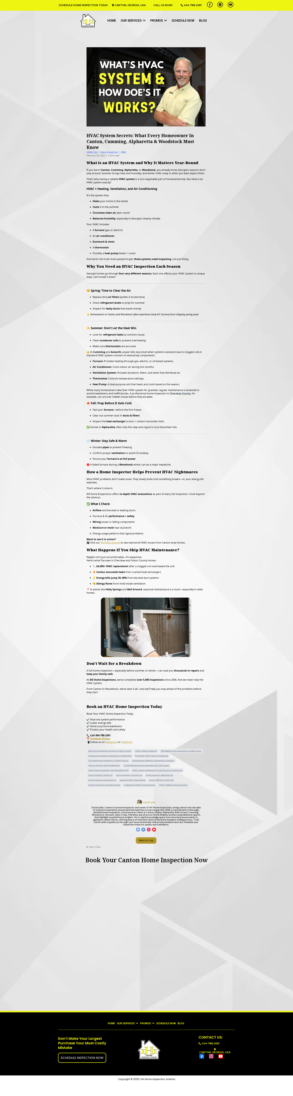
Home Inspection (109, 152)
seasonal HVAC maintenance (132, 780)
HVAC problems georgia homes (173, 784)
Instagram (111, 742)
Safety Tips (92, 152)
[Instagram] (149, 829)
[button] (144, 20)
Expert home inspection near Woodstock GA (108, 770)
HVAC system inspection (146, 751)
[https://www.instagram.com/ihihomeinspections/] (220, 4)
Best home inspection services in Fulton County (109, 751)
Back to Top (146, 840)
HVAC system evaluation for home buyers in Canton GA (157, 770)
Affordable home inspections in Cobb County (181, 751)
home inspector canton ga (100, 775)
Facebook (126, 742)
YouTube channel (110, 542)
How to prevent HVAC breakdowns (104, 765)
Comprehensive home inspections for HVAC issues (146, 765)
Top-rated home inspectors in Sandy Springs (108, 760)
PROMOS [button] (157, 20)
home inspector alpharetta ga (159, 775)
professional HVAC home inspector (139, 784)
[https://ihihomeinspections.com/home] (88, 20)
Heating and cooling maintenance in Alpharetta (109, 755)
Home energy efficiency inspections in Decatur (153, 760)
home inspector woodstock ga (102, 780)
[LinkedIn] (143, 829)
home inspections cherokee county (104, 784)
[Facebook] (138, 829)
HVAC (123, 152)
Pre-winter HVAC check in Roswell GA (151, 755)
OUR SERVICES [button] (126, 1023)
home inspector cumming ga (129, 775)
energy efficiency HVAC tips (161, 780)
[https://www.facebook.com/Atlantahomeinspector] (210, 4)
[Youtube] (154, 829)
